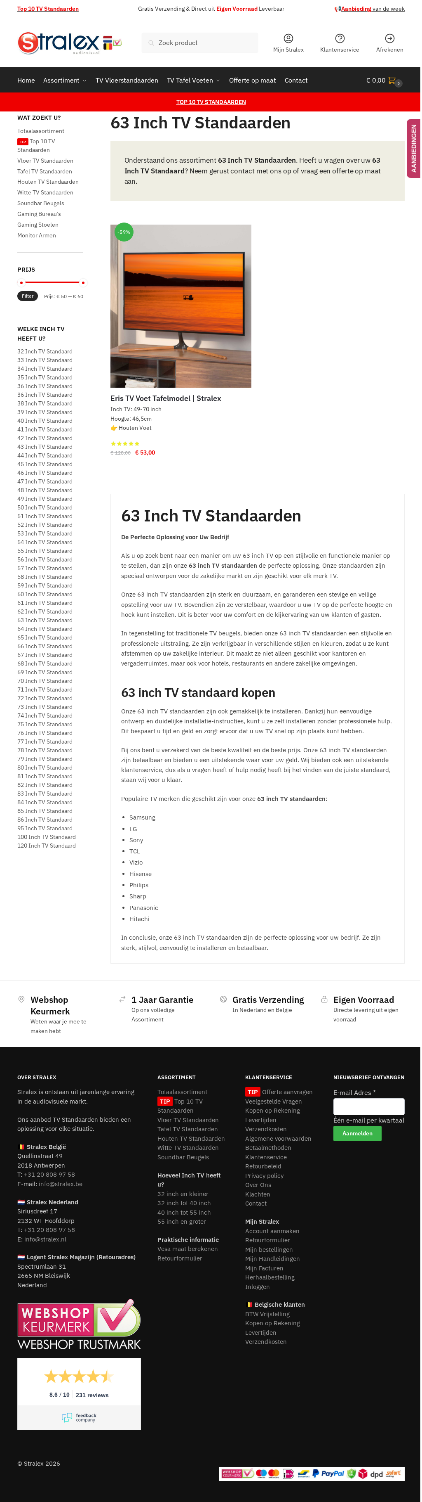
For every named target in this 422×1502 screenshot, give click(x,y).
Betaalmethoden (268, 1147)
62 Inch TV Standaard (45, 611)
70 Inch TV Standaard (45, 681)
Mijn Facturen (264, 1268)
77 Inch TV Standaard (45, 741)
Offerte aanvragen (286, 1092)
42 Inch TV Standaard (45, 438)
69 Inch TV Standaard (45, 672)
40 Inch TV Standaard (45, 420)
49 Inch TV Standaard (45, 498)
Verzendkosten (266, 1129)
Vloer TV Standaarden (45, 160)
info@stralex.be (60, 1184)
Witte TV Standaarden (45, 192)
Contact (256, 1203)
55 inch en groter (181, 1221)
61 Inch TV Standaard (45, 602)
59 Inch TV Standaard (45, 585)
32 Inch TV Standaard (45, 351)
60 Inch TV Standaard (45, 594)
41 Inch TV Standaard (45, 429)
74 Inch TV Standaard (45, 715)
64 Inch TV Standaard (45, 629)
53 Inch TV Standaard (45, 533)
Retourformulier (179, 1258)
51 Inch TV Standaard (45, 516)
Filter (27, 296)
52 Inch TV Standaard (45, 524)
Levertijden (261, 1120)
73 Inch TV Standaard (45, 707)
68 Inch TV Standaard (45, 663)
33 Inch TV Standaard (45, 360)
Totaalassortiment (40, 131)
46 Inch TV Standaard (45, 472)
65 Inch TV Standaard (45, 637)
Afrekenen (389, 49)
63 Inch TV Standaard (45, 620)
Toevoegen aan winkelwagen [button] (181, 469)
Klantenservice (339, 49)
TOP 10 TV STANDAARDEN (211, 102)
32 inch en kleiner (183, 1194)
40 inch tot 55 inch (184, 1212)
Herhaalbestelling (270, 1277)
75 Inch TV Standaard (45, 724)
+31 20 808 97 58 (49, 1174)
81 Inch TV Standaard (45, 776)
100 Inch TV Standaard (46, 837)
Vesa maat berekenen (187, 1249)
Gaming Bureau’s (39, 214)
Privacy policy (264, 1176)
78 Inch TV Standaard (45, 750)
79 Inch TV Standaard (45, 759)
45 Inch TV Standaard (45, 464)
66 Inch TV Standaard (45, 646)
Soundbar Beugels (40, 203)
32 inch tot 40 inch (184, 1203)
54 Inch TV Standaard (45, 542)
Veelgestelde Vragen (273, 1101)
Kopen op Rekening (272, 1110)
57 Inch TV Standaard (45, 568)
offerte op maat (356, 170)
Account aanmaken (272, 1231)
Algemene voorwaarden (278, 1138)
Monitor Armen (36, 235)
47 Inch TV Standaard (45, 481)
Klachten (257, 1194)
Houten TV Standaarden (48, 181)
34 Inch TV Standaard (45, 368)
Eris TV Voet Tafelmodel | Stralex (165, 398)
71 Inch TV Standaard (45, 689)
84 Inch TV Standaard (45, 802)
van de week (373, 8)
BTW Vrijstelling (267, 1314)
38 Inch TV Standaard (45, 403)
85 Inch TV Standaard (45, 811)
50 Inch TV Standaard (45, 507)
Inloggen (257, 1287)
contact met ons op (260, 170)
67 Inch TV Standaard (45, 655)
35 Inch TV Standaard (45, 377)
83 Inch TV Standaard (45, 793)
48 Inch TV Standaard (45, 490)
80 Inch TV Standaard (45, 767)
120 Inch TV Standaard (46, 845)
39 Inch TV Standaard (45, 412)
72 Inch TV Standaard (45, 698)
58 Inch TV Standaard (45, 576)
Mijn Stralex (288, 49)
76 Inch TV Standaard (45, 733)
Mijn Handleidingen (272, 1259)
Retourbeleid (263, 1166)
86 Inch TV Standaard (45, 819)
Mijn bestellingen (269, 1249)
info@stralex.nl (45, 1239)
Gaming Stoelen (38, 224)
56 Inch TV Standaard (45, 559)
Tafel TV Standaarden (44, 171)
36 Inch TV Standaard (45, 386)
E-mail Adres (354, 1092)
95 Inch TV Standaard (45, 828)
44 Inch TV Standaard (45, 455)
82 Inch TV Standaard (45, 785)
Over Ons (258, 1185)
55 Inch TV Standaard (45, 550)
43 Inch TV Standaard (45, 446)
